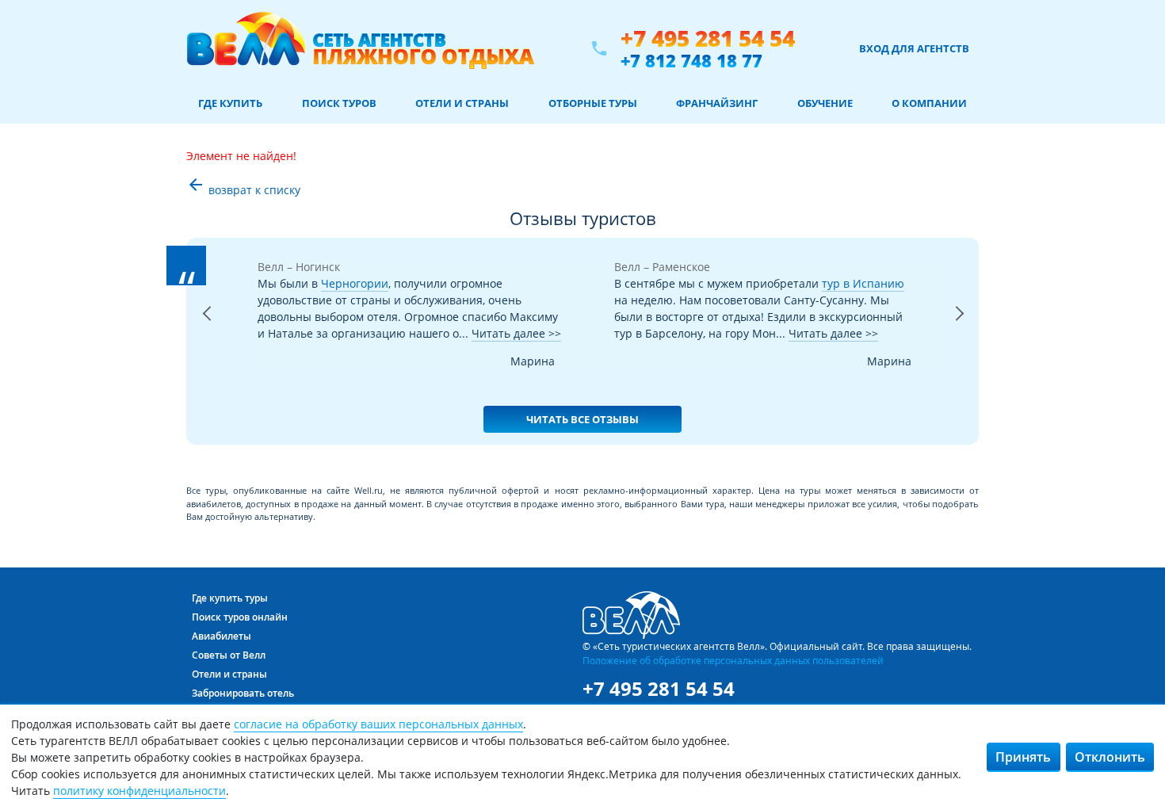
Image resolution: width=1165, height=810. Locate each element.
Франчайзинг (717, 103)
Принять (1023, 757)
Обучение (825, 103)
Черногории (354, 283)
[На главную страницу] (360, 48)
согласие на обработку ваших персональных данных (378, 724)
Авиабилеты (221, 636)
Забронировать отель (243, 693)
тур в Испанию (863, 283)
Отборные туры (592, 103)
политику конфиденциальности (139, 790)
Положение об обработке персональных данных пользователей (733, 660)
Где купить (230, 103)
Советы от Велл (228, 655)
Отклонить (1110, 757)
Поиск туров (339, 103)
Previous (206, 333)
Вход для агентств (914, 48)
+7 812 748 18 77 (691, 60)
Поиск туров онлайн (240, 617)
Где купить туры (230, 598)
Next (959, 333)
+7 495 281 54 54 (708, 38)
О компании (929, 103)
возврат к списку (243, 189)
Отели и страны (462, 103)
